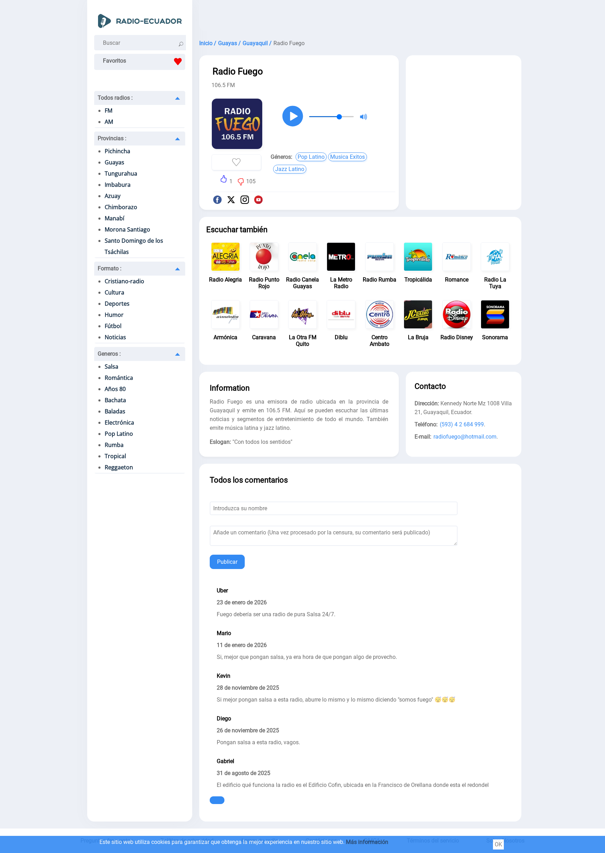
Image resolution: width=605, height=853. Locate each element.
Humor (114, 315)
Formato (109, 268)
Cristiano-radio (124, 281)
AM (109, 122)
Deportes (117, 303)
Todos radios (115, 97)
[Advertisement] (360, 17)
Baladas (115, 411)
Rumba (114, 445)
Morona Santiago (127, 229)
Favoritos (114, 60)
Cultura (114, 292)
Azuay (112, 196)
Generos (109, 353)
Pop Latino (119, 434)
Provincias (112, 138)
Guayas (114, 162)
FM (108, 110)
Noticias (115, 337)
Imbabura (118, 185)
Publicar (227, 562)
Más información (367, 842)
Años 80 (115, 389)
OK (498, 844)
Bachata (115, 400)
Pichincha (117, 151)
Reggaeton (119, 467)
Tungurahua (121, 173)
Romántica (119, 378)
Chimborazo (121, 207)
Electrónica (119, 422)
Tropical (115, 456)
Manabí (114, 218)
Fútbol (113, 326)
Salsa (111, 366)
